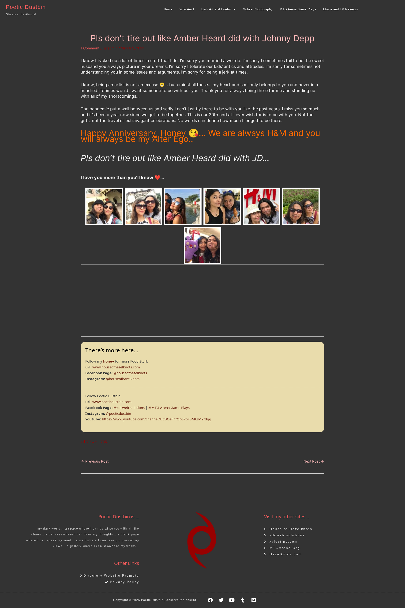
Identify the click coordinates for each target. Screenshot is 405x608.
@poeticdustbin (118, 413)
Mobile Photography (258, 9)
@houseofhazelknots (130, 373)
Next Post (314, 461)
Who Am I (187, 9)
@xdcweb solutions (129, 407)
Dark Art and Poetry (216, 9)
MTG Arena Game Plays (298, 9)
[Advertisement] (202, 303)
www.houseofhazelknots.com (116, 367)
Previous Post (95, 461)
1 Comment (90, 48)
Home (168, 9)
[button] (218, 9)
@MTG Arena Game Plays (169, 407)
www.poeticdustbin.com (111, 401)
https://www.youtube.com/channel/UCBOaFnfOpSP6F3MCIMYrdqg (156, 419)
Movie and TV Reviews (340, 9)
